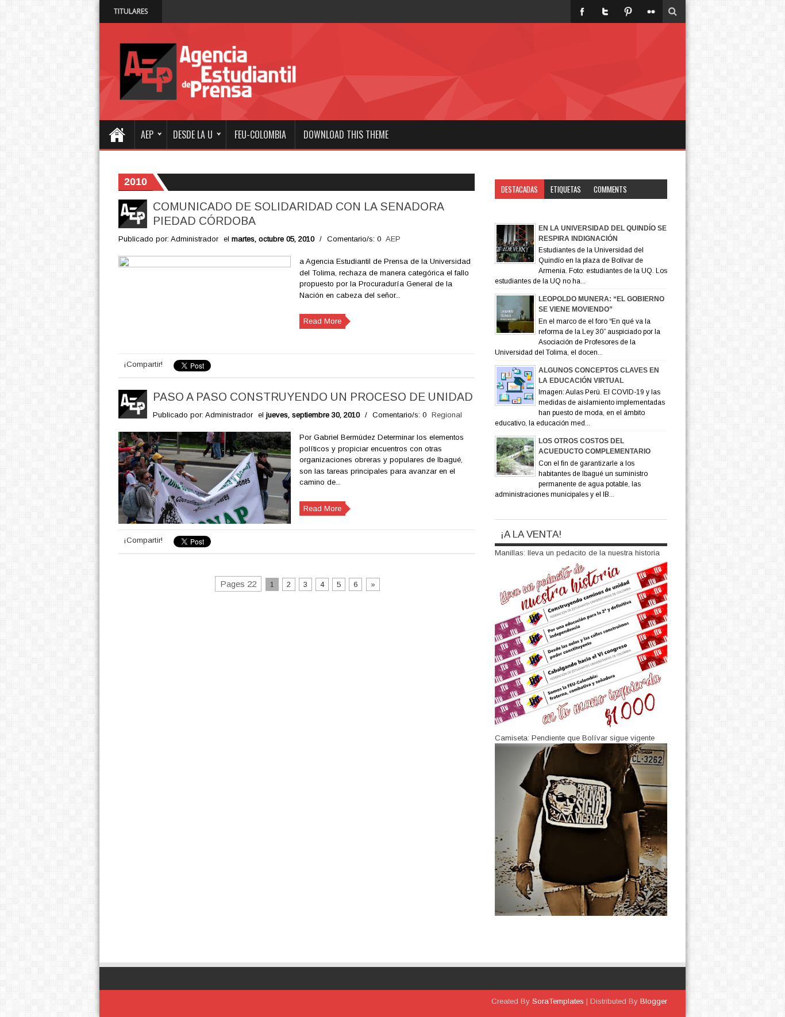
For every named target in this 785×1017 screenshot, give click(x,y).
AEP (147, 134)
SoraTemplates (558, 1001)
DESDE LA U (193, 134)
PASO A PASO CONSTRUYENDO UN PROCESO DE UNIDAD (313, 396)
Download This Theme (345, 134)
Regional (447, 414)
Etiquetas (566, 189)
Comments (610, 189)
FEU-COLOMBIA (260, 134)
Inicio (116, 134)
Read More (322, 321)
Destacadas (519, 189)
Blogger (653, 1001)
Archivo (513, 208)
